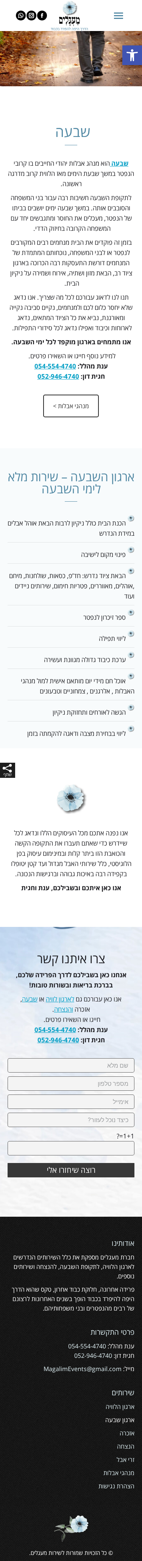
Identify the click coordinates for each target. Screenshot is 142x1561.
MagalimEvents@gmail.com (83, 1369)
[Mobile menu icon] (118, 16)
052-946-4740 (58, 376)
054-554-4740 (55, 366)
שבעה (29, 999)
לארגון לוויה (60, 999)
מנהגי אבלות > (71, 406)
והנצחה (63, 1009)
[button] (132, 55)
